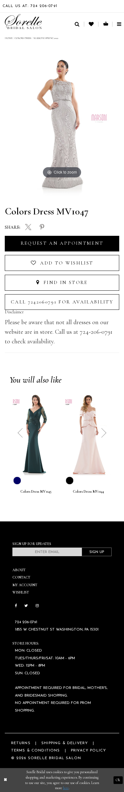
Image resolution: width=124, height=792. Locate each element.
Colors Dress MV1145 (36, 491)
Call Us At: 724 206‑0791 (30, 6)
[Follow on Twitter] (26, 605)
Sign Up (96, 552)
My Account (24, 585)
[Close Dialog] (5, 780)
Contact (21, 577)
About (18, 570)
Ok (118, 780)
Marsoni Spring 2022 (45, 38)
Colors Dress (23, 38)
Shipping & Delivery (64, 743)
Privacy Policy (88, 750)
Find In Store (65, 282)
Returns (21, 743)
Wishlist (20, 592)
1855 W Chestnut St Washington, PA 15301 (57, 629)
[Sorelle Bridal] (23, 21)
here (66, 788)
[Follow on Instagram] (37, 605)
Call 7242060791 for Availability (62, 302)
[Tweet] (28, 228)
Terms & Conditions (35, 750)
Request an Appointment (62, 243)
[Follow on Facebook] (16, 605)
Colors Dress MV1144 (88, 491)
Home (8, 38)
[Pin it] (41, 227)
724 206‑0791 (26, 622)
